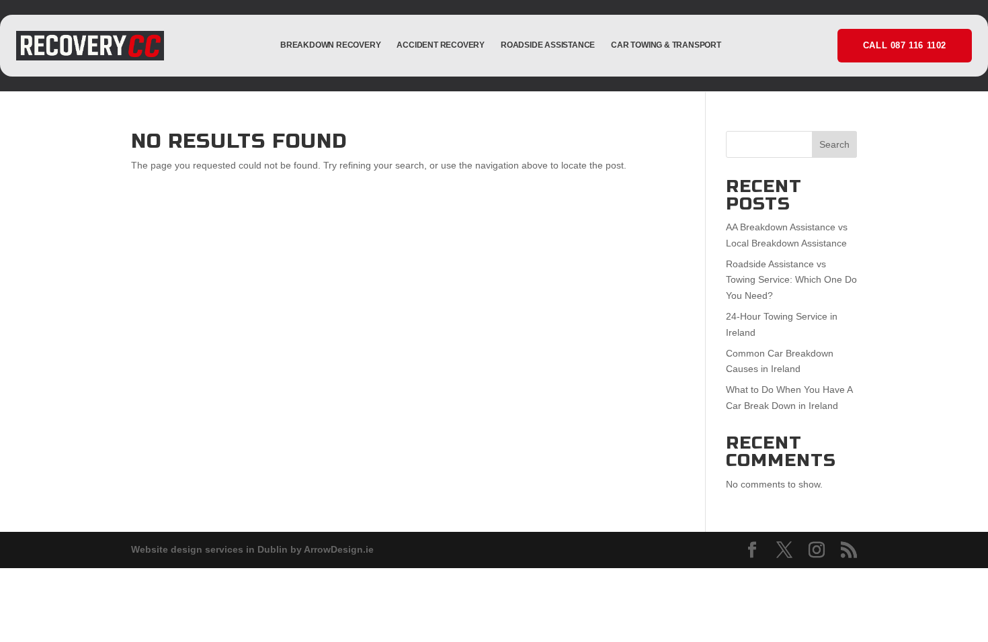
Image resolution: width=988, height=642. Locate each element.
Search (834, 144)
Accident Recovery (441, 45)
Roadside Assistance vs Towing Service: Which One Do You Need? (791, 280)
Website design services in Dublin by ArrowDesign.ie (252, 549)
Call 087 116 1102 (904, 45)
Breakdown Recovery (330, 45)
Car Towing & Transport (666, 45)
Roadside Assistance (548, 45)
